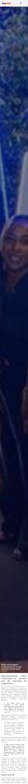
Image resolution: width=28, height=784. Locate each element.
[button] (21, 3)
